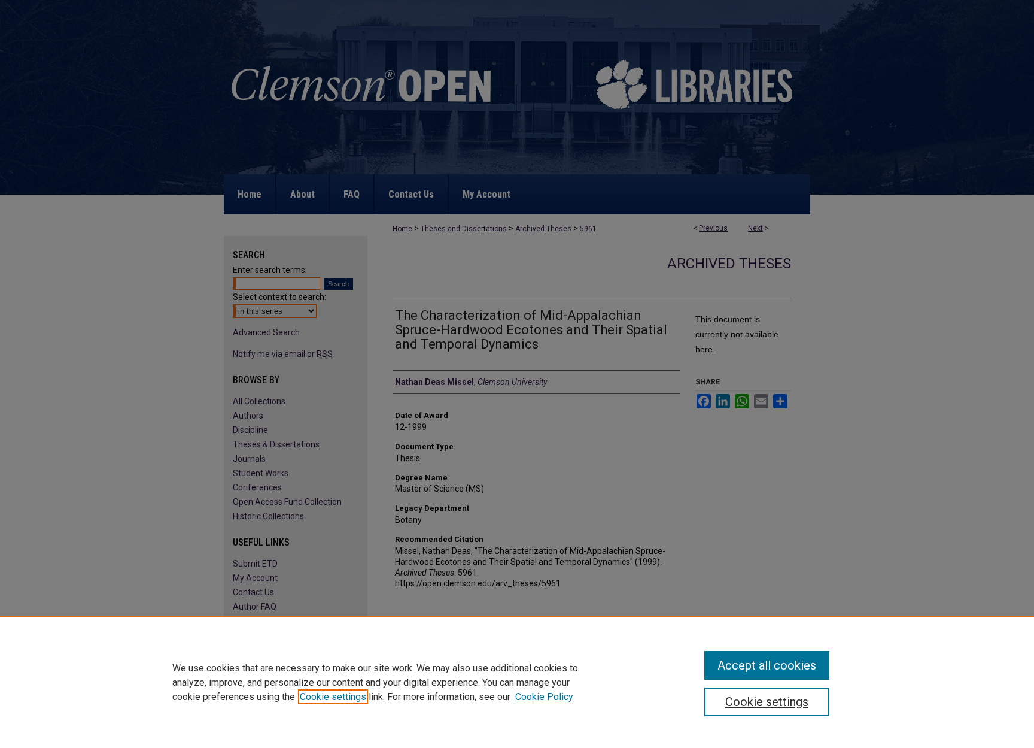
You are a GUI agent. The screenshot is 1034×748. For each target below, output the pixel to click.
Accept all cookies (766, 665)
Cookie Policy (544, 696)
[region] (517, 682)
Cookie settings (333, 696)
